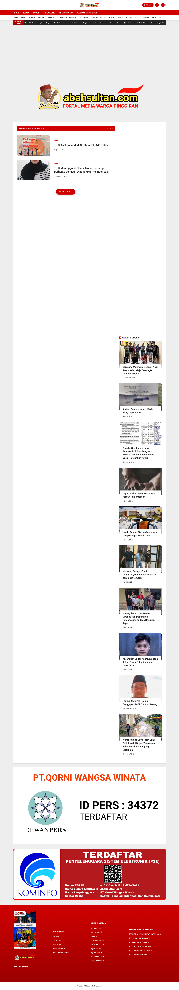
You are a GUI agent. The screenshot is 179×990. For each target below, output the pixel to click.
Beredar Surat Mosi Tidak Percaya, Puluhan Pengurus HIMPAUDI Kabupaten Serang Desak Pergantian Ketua (138, 453)
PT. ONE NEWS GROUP (139, 942)
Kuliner (129, 18)
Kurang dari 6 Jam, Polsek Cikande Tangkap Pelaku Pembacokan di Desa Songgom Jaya (139, 618)
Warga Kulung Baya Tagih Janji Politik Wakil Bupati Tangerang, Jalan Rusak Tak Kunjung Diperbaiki (139, 744)
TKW (56, 141)
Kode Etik (37, 13)
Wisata (120, 18)
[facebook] (13, 5)
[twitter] (17, 5)
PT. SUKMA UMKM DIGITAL (141, 950)
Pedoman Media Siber (87, 13)
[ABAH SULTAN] (89, 9)
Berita (24, 18)
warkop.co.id (96, 936)
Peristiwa (84, 18)
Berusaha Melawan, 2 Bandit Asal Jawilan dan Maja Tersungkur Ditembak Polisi (140, 370)
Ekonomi (111, 18)
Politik (51, 18)
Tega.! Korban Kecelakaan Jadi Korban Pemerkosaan (139, 495)
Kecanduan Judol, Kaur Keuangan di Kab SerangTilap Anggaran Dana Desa (140, 662)
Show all (110, 128)
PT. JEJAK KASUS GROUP (140, 938)
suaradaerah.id (97, 956)
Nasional (42, 18)
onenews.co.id (97, 940)
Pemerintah (62, 18)
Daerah (32, 18)
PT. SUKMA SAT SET (138, 954)
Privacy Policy (66, 13)
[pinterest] (25, 971)
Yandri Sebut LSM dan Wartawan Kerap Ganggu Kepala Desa (140, 534)
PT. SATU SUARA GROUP (140, 946)
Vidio (166, 18)
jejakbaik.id (96, 948)
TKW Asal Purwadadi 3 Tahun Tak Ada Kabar (81, 145)
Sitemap (148, 5)
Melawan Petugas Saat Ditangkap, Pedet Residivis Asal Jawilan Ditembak (139, 574)
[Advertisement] (89, 49)
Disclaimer (50, 13)
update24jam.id (97, 961)
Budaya (146, 18)
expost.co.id (96, 932)
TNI (160, 18)
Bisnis (102, 18)
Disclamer (57, 944)
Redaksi (26, 13)
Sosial (137, 18)
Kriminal (73, 18)
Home (16, 13)
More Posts (65, 192)
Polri (154, 18)
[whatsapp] (22, 971)
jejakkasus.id (96, 952)
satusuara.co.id (97, 944)
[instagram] (20, 5)
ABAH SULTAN (96, 986)
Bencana (94, 18)
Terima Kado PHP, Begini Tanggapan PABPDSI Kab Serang (140, 703)
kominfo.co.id (97, 928)
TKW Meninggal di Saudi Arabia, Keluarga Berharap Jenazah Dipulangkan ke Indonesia (81, 170)
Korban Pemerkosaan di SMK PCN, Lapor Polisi (138, 411)
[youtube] (24, 5)
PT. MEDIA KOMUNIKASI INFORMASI (145, 934)
